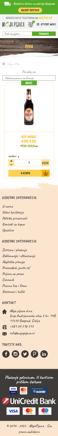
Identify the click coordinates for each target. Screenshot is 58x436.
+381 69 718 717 (22, 326)
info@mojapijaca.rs (22, 333)
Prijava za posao (12, 273)
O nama (7, 206)
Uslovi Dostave (30, 10)
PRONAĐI (44, 34)
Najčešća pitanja (13, 261)
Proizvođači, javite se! (16, 267)
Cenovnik (8, 279)
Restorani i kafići (13, 291)
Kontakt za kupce (13, 224)
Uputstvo (8, 230)
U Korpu (25, 173)
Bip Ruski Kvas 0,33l (29, 139)
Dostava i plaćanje (14, 249)
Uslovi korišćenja (13, 212)
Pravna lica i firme (14, 285)
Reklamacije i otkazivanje (18, 255)
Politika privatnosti (14, 218)
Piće (10, 64)
